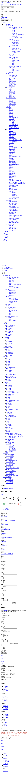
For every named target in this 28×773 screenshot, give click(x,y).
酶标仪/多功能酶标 (14, 164)
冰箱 (10, 155)
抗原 (10, 95)
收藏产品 (3, 494)
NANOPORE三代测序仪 (15, 180)
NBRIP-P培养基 (4, 545)
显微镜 (11, 174)
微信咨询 (5, 766)
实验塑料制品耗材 (13, 125)
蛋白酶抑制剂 (15, 40)
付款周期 (5, 700)
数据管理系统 (12, 228)
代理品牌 (5, 233)
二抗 (10, 90)
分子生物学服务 (13, 203)
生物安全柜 (12, 159)
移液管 (11, 113)
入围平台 (5, 234)
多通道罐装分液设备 (14, 185)
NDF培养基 (3, 541)
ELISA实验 (12, 216)
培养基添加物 (12, 102)
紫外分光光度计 (13, 138)
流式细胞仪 (12, 152)
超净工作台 (12, 161)
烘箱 (10, 170)
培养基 (11, 101)
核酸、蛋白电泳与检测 (18, 34)
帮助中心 (19, 4)
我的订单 (9, 4)
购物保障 (5, 691)
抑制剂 (11, 39)
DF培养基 (3, 549)
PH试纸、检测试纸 (14, 128)
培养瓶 (11, 116)
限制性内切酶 (15, 48)
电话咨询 (5, 764)
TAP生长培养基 (4, 516)
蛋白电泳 (14, 31)
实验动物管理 (12, 230)
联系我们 (5, 240)
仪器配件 (11, 191)
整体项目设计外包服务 (15, 222)
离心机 (11, 146)
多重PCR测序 (12, 219)
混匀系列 (11, 143)
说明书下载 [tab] (6, 509)
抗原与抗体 (9, 87)
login (5, 610)
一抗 (10, 89)
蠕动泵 (11, 144)
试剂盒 (8, 74)
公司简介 (5, 722)
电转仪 (11, 177)
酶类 (10, 46)
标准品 (11, 72)
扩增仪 (11, 165)
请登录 (3, 2)
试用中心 (5, 239)
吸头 (10, 108)
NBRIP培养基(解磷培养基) (7, 537)
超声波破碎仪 (12, 132)
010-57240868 (4, 18)
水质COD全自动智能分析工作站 (17, 183)
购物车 (14, 4)
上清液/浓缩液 (18, 37)
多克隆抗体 (12, 93)
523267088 (6, 761)
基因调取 (11, 213)
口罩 (13, 122)
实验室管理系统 (10, 224)
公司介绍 (5, 231)
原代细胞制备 (12, 212)
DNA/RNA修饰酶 (16, 49)
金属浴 (11, 188)
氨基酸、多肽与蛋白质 (15, 66)
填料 (13, 69)
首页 (6, 22)
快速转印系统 (12, 198)
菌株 (13, 63)
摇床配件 (14, 194)
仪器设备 (8, 129)
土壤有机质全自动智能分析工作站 (17, 182)
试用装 (11, 56)
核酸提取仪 (12, 149)
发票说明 (5, 714)
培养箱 (11, 153)
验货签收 (5, 709)
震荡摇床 (11, 171)
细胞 (13, 62)
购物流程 (5, 689)
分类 (2, 658)
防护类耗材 (12, 120)
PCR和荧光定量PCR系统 (15, 147)
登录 (4, 753)
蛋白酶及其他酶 (16, 51)
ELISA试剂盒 (12, 84)
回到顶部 (5, 771)
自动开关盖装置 (13, 189)
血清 (10, 99)
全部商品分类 (6, 24)
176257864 (6, 760)
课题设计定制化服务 (14, 207)
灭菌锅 (11, 179)
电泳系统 (11, 137)
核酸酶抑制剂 (15, 43)
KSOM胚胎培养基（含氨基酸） (9, 520)
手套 (13, 123)
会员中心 (3, 4)
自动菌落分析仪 (13, 186)
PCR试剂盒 (12, 78)
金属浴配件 (15, 195)
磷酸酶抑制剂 (15, 42)
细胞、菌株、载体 (13, 57)
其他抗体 (11, 96)
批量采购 (5, 688)
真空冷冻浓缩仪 (13, 162)
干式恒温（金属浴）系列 (15, 140)
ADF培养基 (3, 533)
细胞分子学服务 (13, 201)
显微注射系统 (12, 176)
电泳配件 (14, 192)
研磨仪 (11, 131)
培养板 (11, 114)
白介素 (14, 59)
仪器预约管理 (12, 227)
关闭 (2, 652)
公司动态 (5, 237)
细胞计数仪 (12, 150)
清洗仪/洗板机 (12, 134)
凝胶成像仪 (12, 135)
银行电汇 (5, 697)
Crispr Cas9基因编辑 (14, 218)
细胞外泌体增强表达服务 (15, 215)
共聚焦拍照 (12, 206)
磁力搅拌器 (12, 173)
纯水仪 (11, 158)
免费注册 (7, 2)
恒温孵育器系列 (13, 141)
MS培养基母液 (4, 525)
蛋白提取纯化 (12, 81)
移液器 (11, 167)
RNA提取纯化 (12, 77)
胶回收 (11, 80)
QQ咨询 (5, 758)
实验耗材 (8, 107)
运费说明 (5, 707)
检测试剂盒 (12, 86)
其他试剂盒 (12, 83)
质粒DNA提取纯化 (14, 75)
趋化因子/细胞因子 (17, 60)
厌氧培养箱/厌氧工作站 (15, 156)
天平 (10, 168)
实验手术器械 (12, 126)
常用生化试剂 (9, 25)
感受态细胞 (12, 105)
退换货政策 (6, 715)
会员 (2, 663)
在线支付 (5, 696)
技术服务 (8, 200)
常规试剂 (11, 54)
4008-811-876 (4, 17)
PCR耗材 (11, 119)
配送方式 (5, 706)
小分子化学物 (12, 53)
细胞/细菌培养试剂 (11, 98)
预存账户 (5, 699)
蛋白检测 (14, 33)
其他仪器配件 (15, 197)
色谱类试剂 (12, 68)
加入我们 (5, 725)
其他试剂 (14, 36)
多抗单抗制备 (12, 209)
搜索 (2, 9)
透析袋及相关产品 (13, 117)
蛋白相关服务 (12, 204)
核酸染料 (14, 28)
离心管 (11, 110)
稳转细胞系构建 (13, 221)
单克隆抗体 (12, 92)
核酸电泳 (14, 30)
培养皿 (11, 111)
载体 (13, 65)
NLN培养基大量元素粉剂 (7, 554)
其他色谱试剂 (15, 71)
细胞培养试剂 (12, 104)
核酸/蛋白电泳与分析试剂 (15, 27)
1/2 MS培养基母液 (5, 529)
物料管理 (11, 225)
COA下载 (5, 717)
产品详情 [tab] (5, 508)
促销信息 (5, 236)
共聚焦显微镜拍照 (13, 210)
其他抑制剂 (15, 45)
